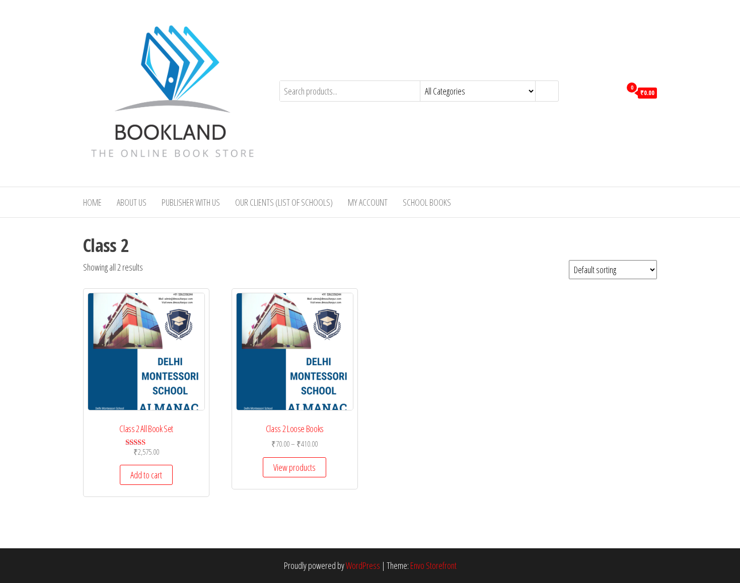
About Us (131, 202)
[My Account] (611, 92)
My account (368, 202)
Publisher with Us (191, 202)
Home (92, 202)
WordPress (363, 565)
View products (294, 467)
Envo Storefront (433, 565)
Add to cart (146, 475)
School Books (427, 202)
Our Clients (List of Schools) (284, 202)
